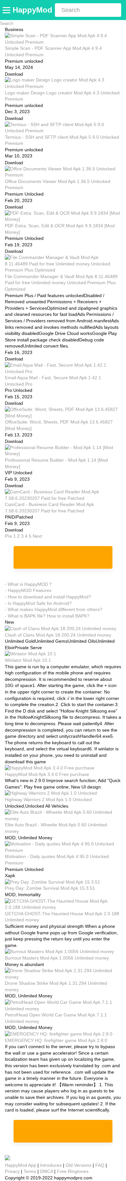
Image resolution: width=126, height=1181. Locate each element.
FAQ (99, 1165)
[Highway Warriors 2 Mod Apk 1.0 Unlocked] (51, 793)
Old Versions (78, 1165)
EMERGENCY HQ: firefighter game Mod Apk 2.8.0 (56, 1040)
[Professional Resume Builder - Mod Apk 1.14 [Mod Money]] (63, 453)
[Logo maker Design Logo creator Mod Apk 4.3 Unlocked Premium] (63, 86)
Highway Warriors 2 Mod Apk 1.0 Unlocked (48, 799)
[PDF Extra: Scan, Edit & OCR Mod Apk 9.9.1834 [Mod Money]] (63, 219)
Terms (30, 1171)
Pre (8, 536)
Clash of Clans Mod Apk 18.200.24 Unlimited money (58, 635)
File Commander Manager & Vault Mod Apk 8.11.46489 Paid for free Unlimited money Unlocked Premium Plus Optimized (61, 283)
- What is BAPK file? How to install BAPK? (47, 615)
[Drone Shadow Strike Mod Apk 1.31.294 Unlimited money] (63, 977)
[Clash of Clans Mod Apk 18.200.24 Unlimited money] (60, 628)
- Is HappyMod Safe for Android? (38, 603)
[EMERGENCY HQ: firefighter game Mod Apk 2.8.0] (58, 1033)
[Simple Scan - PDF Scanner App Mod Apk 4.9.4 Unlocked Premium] (63, 42)
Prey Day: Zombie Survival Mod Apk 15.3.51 (50, 888)
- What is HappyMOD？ (29, 584)
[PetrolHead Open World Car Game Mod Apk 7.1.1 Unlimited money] (63, 1008)
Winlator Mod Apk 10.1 (28, 660)
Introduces (51, 1165)
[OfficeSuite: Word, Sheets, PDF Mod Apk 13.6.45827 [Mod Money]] (63, 415)
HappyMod (32, 9)
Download (14, 74)
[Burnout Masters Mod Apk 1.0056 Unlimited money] (59, 951)
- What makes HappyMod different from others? (53, 609)
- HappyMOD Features (28, 590)
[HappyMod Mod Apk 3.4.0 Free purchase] (49, 767)
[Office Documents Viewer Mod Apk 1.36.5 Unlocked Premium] (63, 174)
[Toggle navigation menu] (7, 10)
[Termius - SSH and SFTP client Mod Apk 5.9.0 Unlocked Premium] (63, 130)
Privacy (12, 1171)
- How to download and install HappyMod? (48, 596)
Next (37, 536)
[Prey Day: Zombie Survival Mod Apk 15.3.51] (52, 882)
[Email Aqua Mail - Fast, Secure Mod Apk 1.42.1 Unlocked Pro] (63, 371)
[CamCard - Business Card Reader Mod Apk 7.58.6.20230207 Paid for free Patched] (63, 498)
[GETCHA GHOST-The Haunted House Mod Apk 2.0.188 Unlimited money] (63, 907)
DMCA (46, 1171)
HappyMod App (20, 1165)
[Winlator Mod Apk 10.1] (30, 653)
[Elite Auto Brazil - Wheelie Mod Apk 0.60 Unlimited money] (63, 818)
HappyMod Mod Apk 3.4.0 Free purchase (47, 774)
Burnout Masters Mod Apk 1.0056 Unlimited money (57, 958)
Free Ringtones (73, 1171)
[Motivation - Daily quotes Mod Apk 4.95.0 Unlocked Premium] (63, 850)
